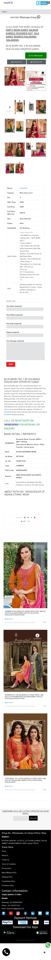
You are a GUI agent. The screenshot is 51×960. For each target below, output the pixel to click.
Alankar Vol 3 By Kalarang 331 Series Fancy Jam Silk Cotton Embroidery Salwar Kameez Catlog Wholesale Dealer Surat (24, 696)
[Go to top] (44, 952)
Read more (9, 619)
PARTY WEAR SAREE (17, 30)
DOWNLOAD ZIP (17, 62)
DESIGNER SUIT (24, 33)
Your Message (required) (15, 341)
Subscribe (33, 818)
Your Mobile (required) (14, 315)
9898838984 (11, 424)
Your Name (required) (14, 306)
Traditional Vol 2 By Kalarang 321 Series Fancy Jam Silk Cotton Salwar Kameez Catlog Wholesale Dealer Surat (25, 780)
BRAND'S (19, 36)
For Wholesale (37, 55)
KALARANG (30, 36)
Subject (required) (12, 332)
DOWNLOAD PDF (37, 62)
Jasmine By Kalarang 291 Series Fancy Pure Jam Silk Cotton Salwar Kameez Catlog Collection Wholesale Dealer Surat (25, 613)
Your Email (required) (13, 323)
